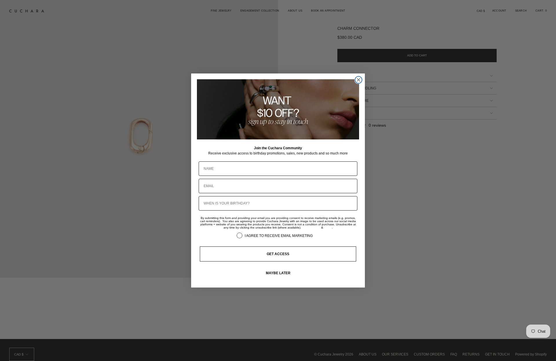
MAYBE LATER (278, 273)
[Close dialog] (358, 79)
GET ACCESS (278, 254)
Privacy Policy (311, 227)
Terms (328, 227)
